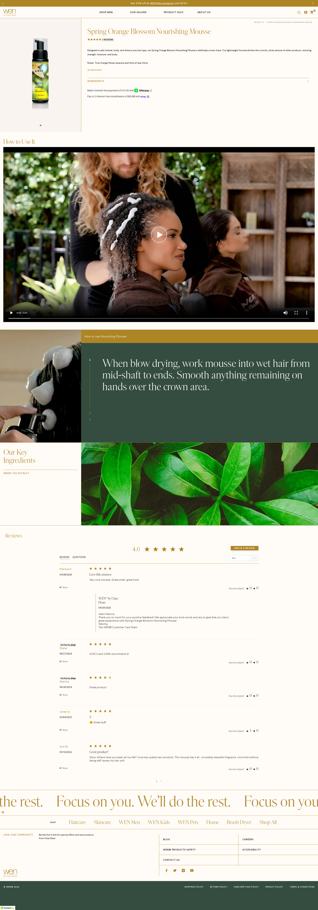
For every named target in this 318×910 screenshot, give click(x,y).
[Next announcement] (313, 3)
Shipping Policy (194, 887)
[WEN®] (9, 13)
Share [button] (65, 587)
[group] (40, 74)
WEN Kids (159, 822)
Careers (248, 839)
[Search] (298, 12)
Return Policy (218, 887)
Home (212, 822)
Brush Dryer (239, 822)
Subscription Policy (246, 887)
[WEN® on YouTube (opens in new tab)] (192, 870)
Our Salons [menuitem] (138, 12)
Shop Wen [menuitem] (106, 12)
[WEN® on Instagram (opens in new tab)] (183, 870)
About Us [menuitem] (204, 12)
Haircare (77, 822)
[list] (40, 74)
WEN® (9, 887)
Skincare (102, 822)
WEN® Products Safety (179, 849)
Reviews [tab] (64, 557)
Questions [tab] (79, 557)
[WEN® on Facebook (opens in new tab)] (166, 870)
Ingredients (95, 81)
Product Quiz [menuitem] (173, 12)
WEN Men (129, 822)
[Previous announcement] (4, 3)
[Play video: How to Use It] (159, 235)
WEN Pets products (162, 3)
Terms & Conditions (302, 887)
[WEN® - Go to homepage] (10, 873)
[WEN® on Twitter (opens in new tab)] (175, 870)
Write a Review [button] (244, 548)
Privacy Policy (274, 887)
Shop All (268, 822)
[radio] (116, 107)
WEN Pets (188, 822)
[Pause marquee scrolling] (3, 812)
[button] (40, 125)
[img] (199, 484)
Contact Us (171, 859)
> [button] (167, 781)
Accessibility (251, 849)
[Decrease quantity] (90, 114)
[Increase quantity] (112, 114)
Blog (166, 839)
